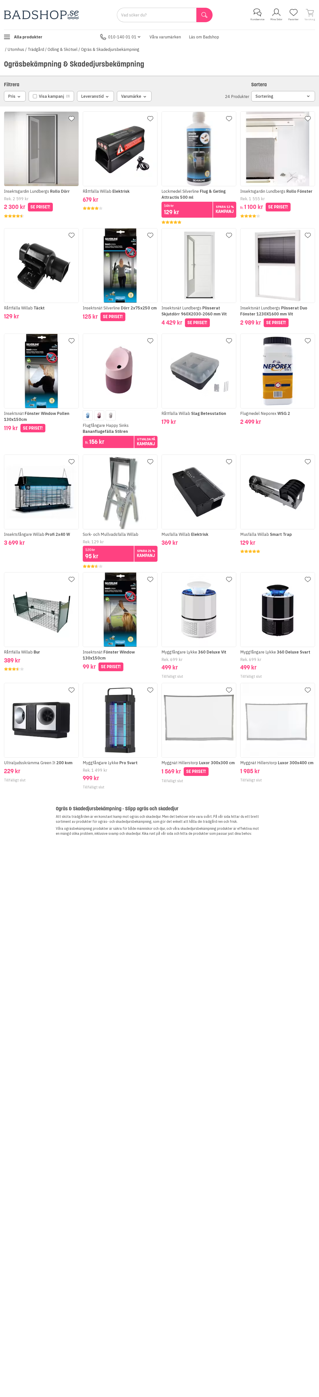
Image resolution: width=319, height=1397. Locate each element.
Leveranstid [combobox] (92, 96)
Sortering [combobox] (264, 96)
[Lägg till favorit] (72, 119)
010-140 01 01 (122, 36)
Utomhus (15, 49)
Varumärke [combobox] (131, 96)
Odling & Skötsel (63, 49)
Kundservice (257, 19)
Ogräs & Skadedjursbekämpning (110, 49)
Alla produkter (28, 36)
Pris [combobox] (11, 96)
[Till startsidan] (41, 14)
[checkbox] (51, 96)
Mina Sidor (276, 19)
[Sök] (204, 15)
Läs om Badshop (204, 36)
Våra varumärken (165, 36)
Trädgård (36, 49)
